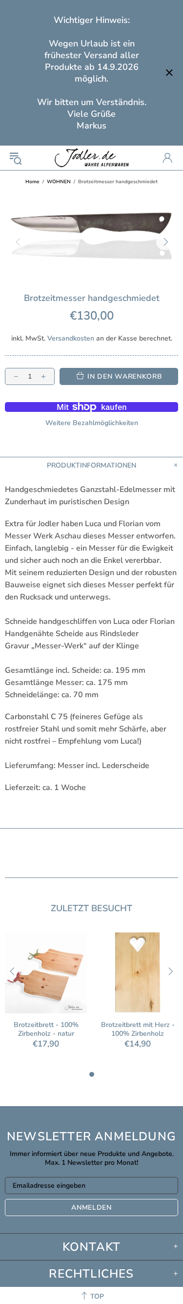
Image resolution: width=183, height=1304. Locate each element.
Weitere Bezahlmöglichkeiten (91, 423)
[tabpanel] (46, 1000)
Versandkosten (70, 338)
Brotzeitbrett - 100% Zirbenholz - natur (46, 1029)
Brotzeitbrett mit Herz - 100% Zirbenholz (138, 1029)
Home (32, 181)
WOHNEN (59, 181)
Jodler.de (92, 158)
